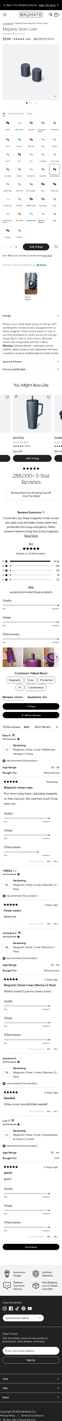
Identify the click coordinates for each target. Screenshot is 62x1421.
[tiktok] (17, 1308)
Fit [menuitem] (19, 687)
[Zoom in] (55, 96)
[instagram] (5, 1308)
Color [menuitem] (30, 680)
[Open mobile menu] (4, 15)
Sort (27, 726)
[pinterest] (23, 1308)
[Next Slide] (56, 657)
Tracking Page (45, 5)
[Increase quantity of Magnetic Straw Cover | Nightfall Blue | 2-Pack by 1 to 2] (16, 247)
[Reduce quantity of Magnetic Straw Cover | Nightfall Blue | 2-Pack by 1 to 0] (5, 247)
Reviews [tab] (13, 697)
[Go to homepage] (31, 14)
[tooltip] (43, 512)
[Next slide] (57, 5)
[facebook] (11, 1308)
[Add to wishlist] (56, 246)
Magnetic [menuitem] (15, 680)
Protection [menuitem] (46, 680)
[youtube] (30, 1308)
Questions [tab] (37, 697)
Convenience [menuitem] (36, 687)
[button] (31, 72)
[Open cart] (56, 15)
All (4, 113)
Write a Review (37, 716)
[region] (31, 657)
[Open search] (51, 15)
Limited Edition (16, 113)
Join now (47, 255)
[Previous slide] (4, 5)
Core (29, 113)
